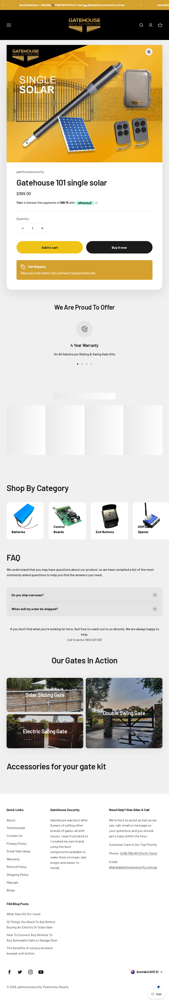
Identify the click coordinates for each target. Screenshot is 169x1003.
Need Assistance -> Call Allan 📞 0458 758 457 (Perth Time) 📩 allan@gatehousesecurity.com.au (62, 5)
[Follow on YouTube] (41, 972)
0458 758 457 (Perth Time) (138, 853)
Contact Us (14, 836)
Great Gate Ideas (19, 851)
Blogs (11, 890)
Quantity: (23, 219)
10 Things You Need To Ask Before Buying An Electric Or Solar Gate (31, 924)
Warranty (13, 859)
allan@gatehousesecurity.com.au (133, 867)
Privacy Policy (16, 843)
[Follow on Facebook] (9, 972)
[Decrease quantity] (23, 228)
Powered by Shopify (56, 987)
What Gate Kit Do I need (23, 914)
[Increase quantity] (42, 228)
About (11, 820)
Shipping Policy (18, 874)
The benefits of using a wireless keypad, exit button (30, 950)
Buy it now (119, 247)
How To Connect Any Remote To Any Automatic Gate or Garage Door (32, 937)
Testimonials (16, 828)
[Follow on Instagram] (30, 972)
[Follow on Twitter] (20, 972)
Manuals (12, 882)
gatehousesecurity (30, 172)
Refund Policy (17, 867)
